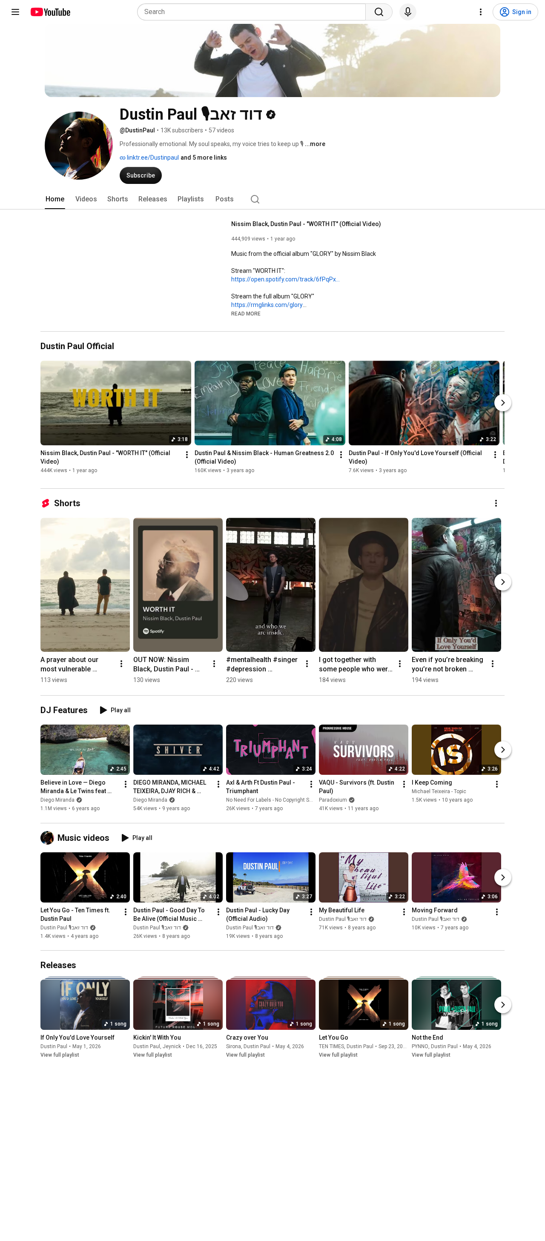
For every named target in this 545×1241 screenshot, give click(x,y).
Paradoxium (333, 800)
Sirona (233, 1046)
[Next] (502, 402)
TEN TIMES (331, 1046)
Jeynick (172, 1046)
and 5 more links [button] (204, 157)
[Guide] (15, 12)
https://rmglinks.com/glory (267, 304)
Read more (246, 314)
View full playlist (59, 1055)
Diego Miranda (57, 800)
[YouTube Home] (50, 12)
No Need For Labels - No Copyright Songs (273, 800)
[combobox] (254, 12)
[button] (246, 313)
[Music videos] (48, 838)
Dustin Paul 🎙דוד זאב (64, 928)
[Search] (379, 11)
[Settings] (481, 12)
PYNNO (420, 1046)
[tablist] (272, 199)
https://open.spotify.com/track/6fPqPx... (285, 279)
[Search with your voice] (407, 11)
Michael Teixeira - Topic (439, 792)
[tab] (55, 199)
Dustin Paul (53, 1046)
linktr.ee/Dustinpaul (152, 157)
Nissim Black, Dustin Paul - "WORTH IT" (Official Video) (306, 224)
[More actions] (186, 455)
